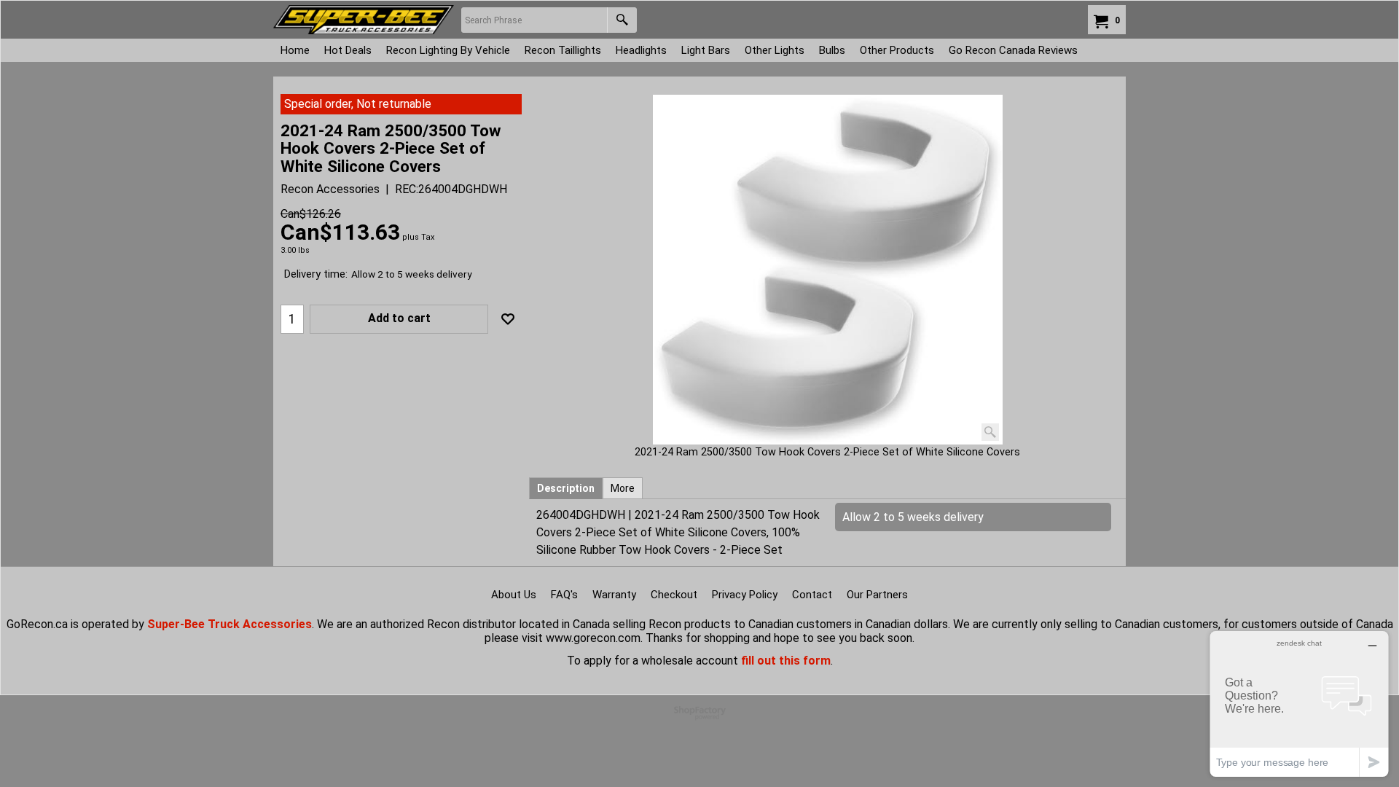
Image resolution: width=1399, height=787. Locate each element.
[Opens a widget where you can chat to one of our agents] (1299, 703)
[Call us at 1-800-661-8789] (363, 19)
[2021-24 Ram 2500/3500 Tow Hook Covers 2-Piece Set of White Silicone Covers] (828, 270)
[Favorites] (508, 319)
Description (566, 488)
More (623, 488)
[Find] (622, 20)
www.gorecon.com (593, 638)
